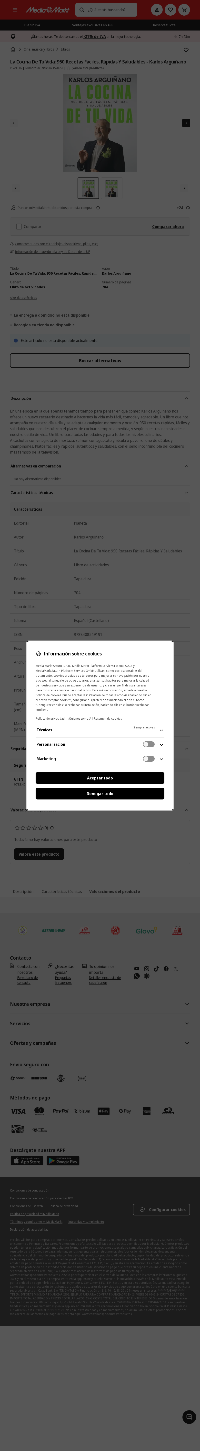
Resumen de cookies (108, 718)
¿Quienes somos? (79, 718)
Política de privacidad (50, 718)
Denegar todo (100, 793)
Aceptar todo (100, 778)
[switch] (149, 744)
